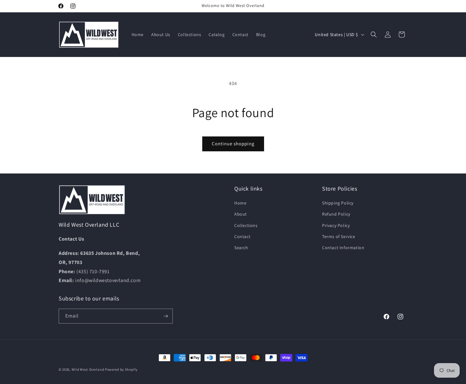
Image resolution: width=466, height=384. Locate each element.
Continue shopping (233, 144)
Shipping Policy (337, 203)
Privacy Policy (336, 225)
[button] (374, 34)
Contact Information (343, 247)
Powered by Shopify (121, 369)
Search (241, 247)
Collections (246, 225)
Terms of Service (338, 236)
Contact (242, 236)
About (240, 214)
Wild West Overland (88, 369)
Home (240, 203)
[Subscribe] (165, 316)
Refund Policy (336, 214)
